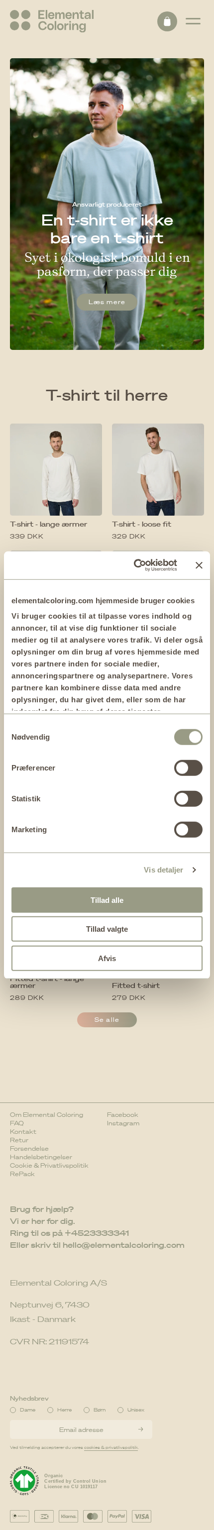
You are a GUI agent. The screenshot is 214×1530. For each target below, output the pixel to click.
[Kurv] (167, 21)
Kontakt (23, 1131)
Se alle (107, 1019)
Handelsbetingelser (41, 1157)
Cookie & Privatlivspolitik (49, 1165)
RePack (22, 1174)
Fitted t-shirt (136, 985)
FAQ (17, 1123)
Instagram (123, 1123)
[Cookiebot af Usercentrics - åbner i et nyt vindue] (134, 565)
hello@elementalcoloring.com (124, 1245)
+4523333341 (97, 1233)
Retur (19, 1140)
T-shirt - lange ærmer (48, 524)
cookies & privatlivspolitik (111, 1447)
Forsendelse (29, 1148)
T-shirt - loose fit (141, 524)
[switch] (188, 767)
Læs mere (107, 302)
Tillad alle (107, 899)
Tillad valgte (107, 929)
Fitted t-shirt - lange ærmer (47, 981)
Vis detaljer (163, 870)
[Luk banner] (199, 565)
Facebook (122, 1114)
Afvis (107, 958)
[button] (193, 21)
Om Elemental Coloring (46, 1114)
